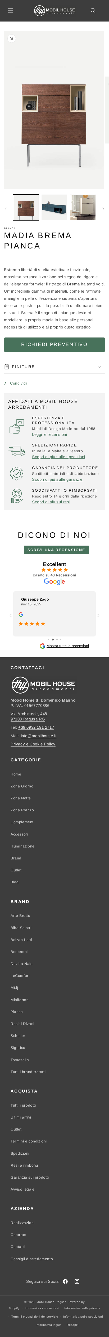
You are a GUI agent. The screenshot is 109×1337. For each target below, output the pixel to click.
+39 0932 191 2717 (36, 727)
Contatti (18, 1247)
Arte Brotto (20, 915)
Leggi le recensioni (49, 434)
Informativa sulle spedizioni (83, 1316)
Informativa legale (49, 1324)
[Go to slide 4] (60, 639)
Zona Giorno (22, 786)
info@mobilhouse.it (39, 735)
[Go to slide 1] (48, 639)
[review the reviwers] (21, 615)
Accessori (19, 834)
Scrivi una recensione (56, 550)
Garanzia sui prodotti (30, 1177)
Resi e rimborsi (24, 1165)
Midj (14, 987)
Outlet (16, 870)
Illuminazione (23, 846)
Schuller (18, 1036)
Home (16, 774)
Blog (15, 882)
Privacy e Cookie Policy (33, 744)
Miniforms (19, 1000)
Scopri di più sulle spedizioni (58, 456)
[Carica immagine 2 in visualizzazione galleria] (54, 208)
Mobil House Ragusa (52, 1302)
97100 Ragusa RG (28, 719)
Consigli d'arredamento (32, 1259)
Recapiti (73, 1324)
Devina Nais (22, 963)
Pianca (17, 1012)
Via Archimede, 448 (29, 713)
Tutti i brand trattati (28, 1072)
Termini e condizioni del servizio (34, 1316)
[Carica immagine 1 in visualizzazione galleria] (26, 208)
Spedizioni (20, 1153)
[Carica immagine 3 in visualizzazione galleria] (83, 208)
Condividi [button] (18, 383)
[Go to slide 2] (53, 639)
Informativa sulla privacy (82, 1308)
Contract (18, 1235)
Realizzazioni (23, 1223)
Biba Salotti (21, 928)
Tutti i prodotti (23, 1105)
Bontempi (19, 952)
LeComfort (20, 975)
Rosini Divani (22, 1024)
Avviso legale (23, 1189)
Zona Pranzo (22, 810)
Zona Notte (21, 798)
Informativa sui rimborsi (42, 1308)
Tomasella (20, 1060)
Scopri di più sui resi (51, 502)
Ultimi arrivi (21, 1117)
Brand (16, 858)
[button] (10, 10)
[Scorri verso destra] (103, 209)
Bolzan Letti (21, 940)
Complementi (23, 822)
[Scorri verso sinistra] (6, 209)
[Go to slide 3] (57, 639)
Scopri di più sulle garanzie (57, 479)
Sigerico (18, 1047)
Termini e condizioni (29, 1141)
